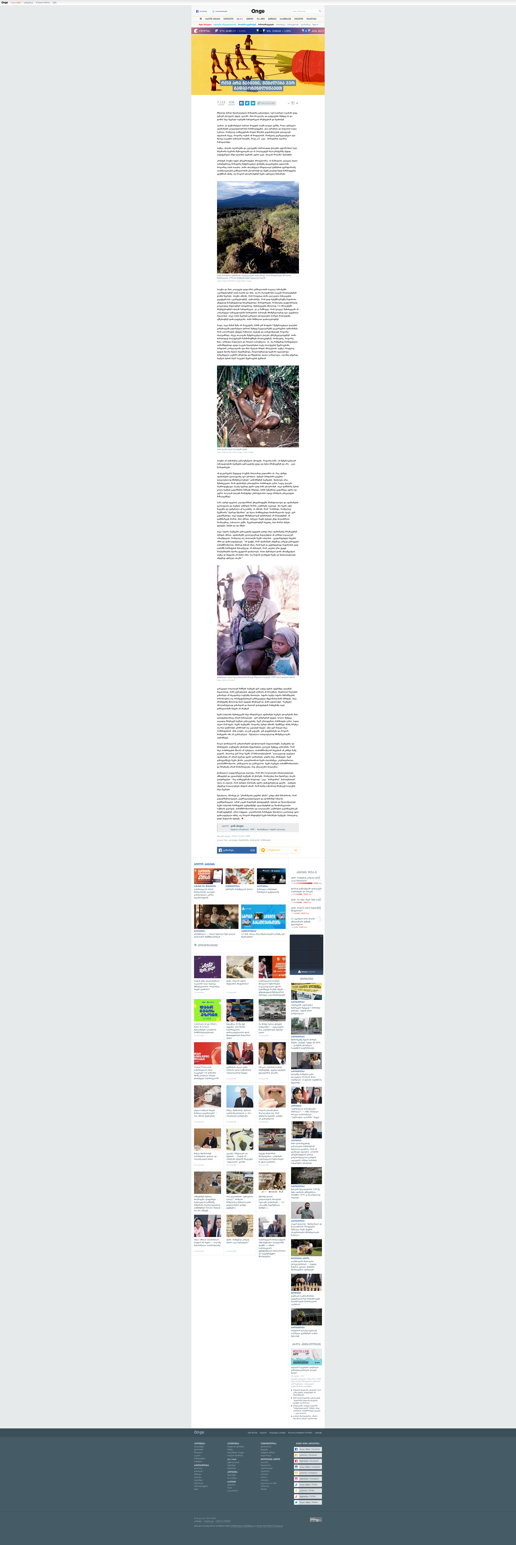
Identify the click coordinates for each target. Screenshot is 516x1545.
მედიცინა (264, 1450)
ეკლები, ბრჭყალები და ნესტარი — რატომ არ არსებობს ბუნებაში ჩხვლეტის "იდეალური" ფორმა (240, 1147)
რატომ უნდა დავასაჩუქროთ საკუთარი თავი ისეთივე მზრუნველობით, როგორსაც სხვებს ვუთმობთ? (207, 974)
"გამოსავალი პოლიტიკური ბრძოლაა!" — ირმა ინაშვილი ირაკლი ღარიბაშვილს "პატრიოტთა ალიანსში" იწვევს (306, 1103)
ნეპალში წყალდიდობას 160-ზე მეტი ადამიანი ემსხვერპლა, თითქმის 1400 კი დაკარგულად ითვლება (306, 1183)
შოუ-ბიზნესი (232, 1478)
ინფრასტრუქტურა (201, 1486)
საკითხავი (285, 19)
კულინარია (265, 1471)
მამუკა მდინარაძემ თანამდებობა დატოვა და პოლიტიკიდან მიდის (207, 1147)
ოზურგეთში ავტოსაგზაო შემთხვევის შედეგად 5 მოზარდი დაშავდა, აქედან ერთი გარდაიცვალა (306, 999)
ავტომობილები (267, 1468)
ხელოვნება (231, 1475)
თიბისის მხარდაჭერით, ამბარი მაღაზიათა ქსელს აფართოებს (305, 1417)
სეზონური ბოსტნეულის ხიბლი (241, 879)
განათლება (198, 1471)
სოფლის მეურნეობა (235, 1455)
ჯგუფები (203, 11)
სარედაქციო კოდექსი (277, 1433)
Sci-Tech (231, 1459)
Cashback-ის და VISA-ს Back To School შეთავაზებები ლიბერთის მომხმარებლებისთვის (207, 1017)
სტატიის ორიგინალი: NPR (242, 829)
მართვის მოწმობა (43, 3)
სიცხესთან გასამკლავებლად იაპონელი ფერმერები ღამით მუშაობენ (306, 1323)
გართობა (264, 1474)
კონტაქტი (318, 1433)
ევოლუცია (233, 840)
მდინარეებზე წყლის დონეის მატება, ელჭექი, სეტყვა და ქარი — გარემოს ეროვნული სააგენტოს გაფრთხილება (306, 1033)
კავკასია (197, 1455)
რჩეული (298, 19)
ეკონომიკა (305, 25)
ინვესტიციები (221, 11)
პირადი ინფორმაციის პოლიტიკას (269, 1526)
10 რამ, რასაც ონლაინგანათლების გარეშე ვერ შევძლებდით (264, 921)
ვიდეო (249, 19)
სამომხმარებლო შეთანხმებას (241, 1526)
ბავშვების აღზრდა (268, 1453)
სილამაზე (264, 1462)
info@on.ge (209, 1521)
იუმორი (264, 1477)
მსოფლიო (198, 1453)
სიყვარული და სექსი (269, 1483)
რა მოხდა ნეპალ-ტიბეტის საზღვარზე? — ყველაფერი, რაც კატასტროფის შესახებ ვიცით (272, 1017)
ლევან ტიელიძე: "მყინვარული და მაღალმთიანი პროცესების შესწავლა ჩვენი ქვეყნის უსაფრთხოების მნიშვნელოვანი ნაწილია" (306, 1219)
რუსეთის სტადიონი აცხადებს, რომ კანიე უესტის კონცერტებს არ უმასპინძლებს (307, 1392)
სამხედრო (198, 1462)
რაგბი (229, 1488)
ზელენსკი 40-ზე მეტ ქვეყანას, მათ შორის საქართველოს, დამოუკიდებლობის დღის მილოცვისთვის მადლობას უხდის (240, 1017)
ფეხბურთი (231, 1485)
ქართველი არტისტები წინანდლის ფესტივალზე (272, 880)
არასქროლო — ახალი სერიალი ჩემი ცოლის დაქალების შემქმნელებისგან (217, 921)
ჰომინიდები (265, 840)
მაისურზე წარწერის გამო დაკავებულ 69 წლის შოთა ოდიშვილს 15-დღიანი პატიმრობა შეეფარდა (306, 1068)
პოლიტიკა (280, 25)
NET (240, 19)
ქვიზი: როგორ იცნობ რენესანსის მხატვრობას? (240, 974)
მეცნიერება (244, 840)
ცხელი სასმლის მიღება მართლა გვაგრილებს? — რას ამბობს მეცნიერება (207, 1104)
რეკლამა (311, 19)
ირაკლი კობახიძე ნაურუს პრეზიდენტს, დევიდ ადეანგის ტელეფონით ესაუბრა (272, 1061)
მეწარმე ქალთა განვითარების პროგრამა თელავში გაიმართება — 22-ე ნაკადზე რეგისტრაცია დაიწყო (272, 1190)
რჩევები (264, 1489)
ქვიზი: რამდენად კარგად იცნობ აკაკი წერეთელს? (240, 1233)
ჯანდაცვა (197, 1474)
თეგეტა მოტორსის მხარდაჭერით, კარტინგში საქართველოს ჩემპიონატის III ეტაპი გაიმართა (272, 1147)
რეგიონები (198, 1480)
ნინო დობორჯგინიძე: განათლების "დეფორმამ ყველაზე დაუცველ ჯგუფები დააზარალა (306, 1400)
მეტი (314, 25)
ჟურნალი (228, 19)
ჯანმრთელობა (268, 1444)
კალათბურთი (232, 1491)
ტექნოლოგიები (233, 1462)
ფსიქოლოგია (266, 1447)
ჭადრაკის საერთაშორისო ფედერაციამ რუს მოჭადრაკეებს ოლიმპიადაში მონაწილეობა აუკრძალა (306, 1290)
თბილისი (197, 1477)
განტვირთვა (28, 3)
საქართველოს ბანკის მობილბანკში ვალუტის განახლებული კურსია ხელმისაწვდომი (209, 883)
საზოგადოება (293, 25)
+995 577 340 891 (222, 1521)
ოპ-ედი (261, 19)
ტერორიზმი (198, 1450)
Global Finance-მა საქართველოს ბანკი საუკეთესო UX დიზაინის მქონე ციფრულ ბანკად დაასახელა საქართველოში (207, 1061)
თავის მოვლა (266, 1455)
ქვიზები (272, 19)
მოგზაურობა (266, 1465)
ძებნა (55, 3)
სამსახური (265, 1480)
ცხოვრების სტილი (270, 1459)
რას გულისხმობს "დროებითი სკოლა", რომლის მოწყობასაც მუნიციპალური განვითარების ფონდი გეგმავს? (240, 1190)
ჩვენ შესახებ (252, 1433)
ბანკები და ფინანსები (235, 1447)
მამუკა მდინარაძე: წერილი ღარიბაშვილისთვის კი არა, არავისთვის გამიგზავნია (240, 1104)
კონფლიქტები (199, 1458)
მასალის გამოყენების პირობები (300, 1433)
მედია (196, 1489)
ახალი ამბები (16, 3)
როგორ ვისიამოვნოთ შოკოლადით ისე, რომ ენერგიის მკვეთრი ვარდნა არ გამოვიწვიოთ (272, 1104)
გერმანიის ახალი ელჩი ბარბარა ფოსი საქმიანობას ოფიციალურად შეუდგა (240, 1061)
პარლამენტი (199, 1447)
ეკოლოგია (198, 1468)
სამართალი (198, 1483)
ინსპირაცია (265, 1486)
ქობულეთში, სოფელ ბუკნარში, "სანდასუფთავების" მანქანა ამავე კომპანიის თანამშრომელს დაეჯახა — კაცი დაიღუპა (306, 1409)
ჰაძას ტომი (254, 840)
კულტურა (232, 1472)
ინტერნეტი (231, 1465)
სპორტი (231, 1482)
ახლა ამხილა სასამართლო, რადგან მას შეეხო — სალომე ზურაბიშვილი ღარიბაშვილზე (207, 1233)
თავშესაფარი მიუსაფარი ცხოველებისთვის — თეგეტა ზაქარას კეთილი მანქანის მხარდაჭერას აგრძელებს (306, 1255)
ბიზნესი (230, 1450)
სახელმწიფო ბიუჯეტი (235, 1453)
